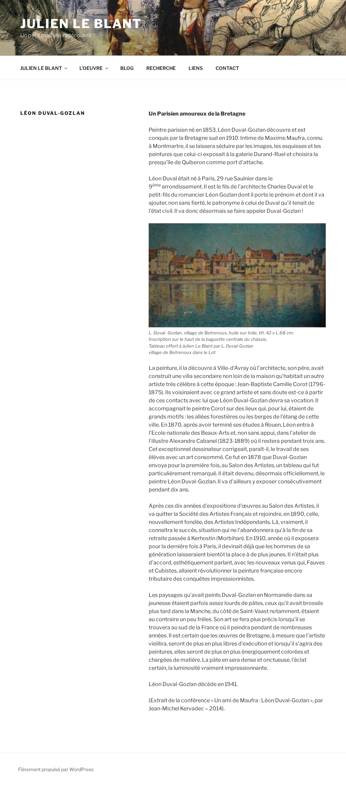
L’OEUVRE (91, 68)
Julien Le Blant (81, 23)
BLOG (126, 68)
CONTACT (227, 68)
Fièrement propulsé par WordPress (56, 769)
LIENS (196, 68)
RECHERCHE (161, 68)
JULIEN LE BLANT (41, 68)
